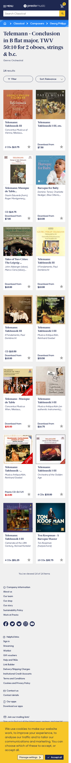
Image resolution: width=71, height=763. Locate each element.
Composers (37, 23)
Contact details (11, 695)
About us (7, 591)
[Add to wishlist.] (29, 147)
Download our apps (13, 706)
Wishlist (7, 650)
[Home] (5, 23)
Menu (10, 6)
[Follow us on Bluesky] (20, 623)
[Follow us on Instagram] (26, 623)
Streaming (8, 646)
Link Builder (9, 664)
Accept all (56, 757)
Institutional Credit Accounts (17, 673)
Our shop (7, 600)
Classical (18, 23)
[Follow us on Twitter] (13, 623)
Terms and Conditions (14, 678)
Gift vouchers (10, 655)
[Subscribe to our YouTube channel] (33, 623)
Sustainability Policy (13, 610)
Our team (8, 596)
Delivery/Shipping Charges (16, 669)
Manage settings (28, 757)
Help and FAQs (10, 660)
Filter (14, 78)
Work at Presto (10, 614)
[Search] (62, 13)
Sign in (6, 641)
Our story (8, 605)
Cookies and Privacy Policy (16, 683)
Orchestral (17, 60)
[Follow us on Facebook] (6, 623)
